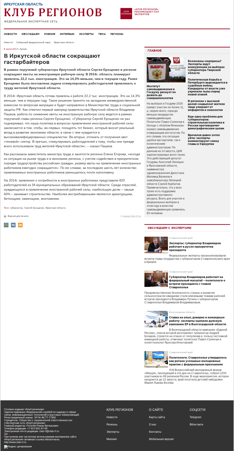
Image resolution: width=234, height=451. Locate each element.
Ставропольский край (181, 238)
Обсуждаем (30, 34)
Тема (102, 34)
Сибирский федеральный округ (33, 42)
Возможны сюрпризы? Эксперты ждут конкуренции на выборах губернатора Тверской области (206, 67)
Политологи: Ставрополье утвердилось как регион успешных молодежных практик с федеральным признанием (198, 361)
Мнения (49, 34)
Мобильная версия (161, 439)
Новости (10, 34)
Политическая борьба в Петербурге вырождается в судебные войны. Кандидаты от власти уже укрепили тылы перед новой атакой (207, 87)
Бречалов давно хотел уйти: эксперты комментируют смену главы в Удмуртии (204, 139)
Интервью (67, 34)
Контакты (155, 431)
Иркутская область (64, 42)
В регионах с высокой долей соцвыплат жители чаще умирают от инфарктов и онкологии (206, 105)
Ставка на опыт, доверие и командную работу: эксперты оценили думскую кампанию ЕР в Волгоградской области (197, 321)
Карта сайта (157, 417)
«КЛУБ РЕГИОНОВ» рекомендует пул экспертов (146, 12)
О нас (152, 424)
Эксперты (86, 34)
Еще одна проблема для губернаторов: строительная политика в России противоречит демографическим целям (206, 122)
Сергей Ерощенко (34, 208)
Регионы (116, 34)
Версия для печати (18, 216)
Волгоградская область (182, 312)
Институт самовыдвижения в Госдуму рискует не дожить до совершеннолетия (161, 92)
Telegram (195, 417)
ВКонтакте (196, 424)
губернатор (16, 208)
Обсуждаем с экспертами (169, 227)
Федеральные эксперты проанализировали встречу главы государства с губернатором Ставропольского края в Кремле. (187, 259)
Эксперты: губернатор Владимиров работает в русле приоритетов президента (195, 247)
